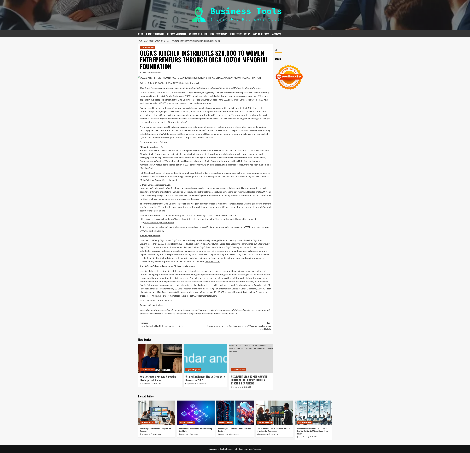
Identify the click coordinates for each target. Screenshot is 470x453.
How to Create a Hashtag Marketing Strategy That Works (158, 378)
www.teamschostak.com (151, 230)
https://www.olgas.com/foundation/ (157, 219)
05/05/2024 (202, 383)
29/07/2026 (274, 434)
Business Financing (155, 33)
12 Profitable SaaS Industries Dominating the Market (195, 429)
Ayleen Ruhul (146, 72)
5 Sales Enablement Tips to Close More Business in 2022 (205, 378)
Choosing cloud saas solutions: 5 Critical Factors (234, 429)
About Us (276, 33)
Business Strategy (218, 33)
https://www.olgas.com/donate (159, 222)
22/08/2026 (157, 434)
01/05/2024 (248, 387)
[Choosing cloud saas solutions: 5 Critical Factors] (235, 413)
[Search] (330, 34)
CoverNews (243, 449)
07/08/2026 (235, 434)
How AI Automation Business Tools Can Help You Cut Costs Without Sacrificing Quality (312, 431)
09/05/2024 (157, 72)
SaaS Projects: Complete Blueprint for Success (155, 429)
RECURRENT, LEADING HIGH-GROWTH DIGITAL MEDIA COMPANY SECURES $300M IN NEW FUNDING (249, 380)
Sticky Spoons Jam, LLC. (216, 99)
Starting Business (261, 33)
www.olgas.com (195, 227)
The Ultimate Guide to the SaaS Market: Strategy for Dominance (273, 429)
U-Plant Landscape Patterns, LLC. (247, 99)
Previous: (161, 324)
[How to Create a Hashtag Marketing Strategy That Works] (160, 358)
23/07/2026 (313, 437)
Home (140, 33)
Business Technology (240, 33)
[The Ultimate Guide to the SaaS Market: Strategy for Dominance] (274, 413)
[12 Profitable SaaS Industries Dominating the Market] (196, 413)
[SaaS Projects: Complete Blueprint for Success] (156, 413)
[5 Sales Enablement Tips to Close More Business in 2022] (205, 358)
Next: (238, 326)
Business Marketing (198, 33)
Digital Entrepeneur (147, 48)
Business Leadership (176, 33)
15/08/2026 (195, 434)
